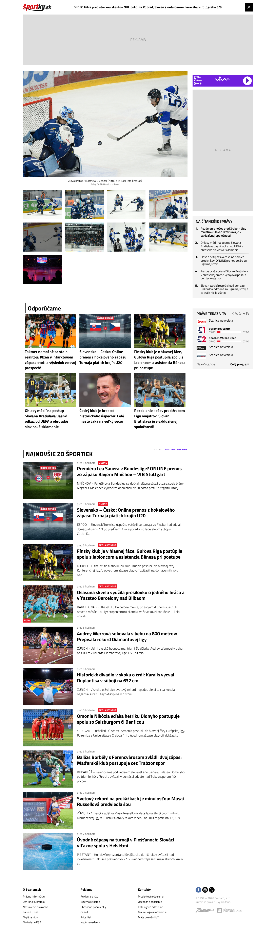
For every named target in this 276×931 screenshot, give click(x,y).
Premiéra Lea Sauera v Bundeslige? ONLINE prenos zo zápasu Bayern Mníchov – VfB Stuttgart (129, 471)
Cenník (84, 912)
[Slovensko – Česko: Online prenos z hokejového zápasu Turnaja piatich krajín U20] (48, 521)
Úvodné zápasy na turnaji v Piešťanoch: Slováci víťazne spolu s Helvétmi (125, 842)
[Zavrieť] (249, 7)
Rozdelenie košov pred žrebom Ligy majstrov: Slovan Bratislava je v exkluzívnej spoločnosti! (223, 232)
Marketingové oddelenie (152, 912)
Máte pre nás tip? (148, 917)
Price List (85, 917)
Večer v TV (242, 313)
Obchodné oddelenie (150, 902)
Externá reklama (90, 902)
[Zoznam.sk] (206, 911)
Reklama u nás (89, 896)
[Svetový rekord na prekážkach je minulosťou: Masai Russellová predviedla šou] (48, 810)
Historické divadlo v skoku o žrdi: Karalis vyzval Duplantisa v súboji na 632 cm (125, 677)
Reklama (86, 889)
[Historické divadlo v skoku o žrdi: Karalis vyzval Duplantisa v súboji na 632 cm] (48, 686)
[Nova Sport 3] (201, 348)
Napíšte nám (30, 917)
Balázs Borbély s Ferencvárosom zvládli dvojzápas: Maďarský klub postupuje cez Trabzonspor (129, 760)
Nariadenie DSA (32, 922)
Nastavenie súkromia (35, 907)
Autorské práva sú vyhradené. (213, 902)
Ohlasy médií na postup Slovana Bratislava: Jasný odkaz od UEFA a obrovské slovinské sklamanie (222, 246)
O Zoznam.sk (32, 889)
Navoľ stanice (206, 364)
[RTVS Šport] (201, 321)
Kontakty (144, 889)
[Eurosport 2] (201, 339)
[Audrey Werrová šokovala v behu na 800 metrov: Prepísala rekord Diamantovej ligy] (48, 645)
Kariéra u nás (30, 912)
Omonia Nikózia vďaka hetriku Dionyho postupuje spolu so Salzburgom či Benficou (128, 719)
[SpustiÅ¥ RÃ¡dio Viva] (222, 78)
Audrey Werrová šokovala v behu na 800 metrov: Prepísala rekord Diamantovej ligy (127, 636)
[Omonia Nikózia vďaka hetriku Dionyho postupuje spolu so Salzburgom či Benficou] (48, 727)
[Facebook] (198, 890)
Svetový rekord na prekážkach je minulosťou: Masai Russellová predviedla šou (130, 801)
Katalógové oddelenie (150, 907)
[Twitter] (212, 890)
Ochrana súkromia (34, 902)
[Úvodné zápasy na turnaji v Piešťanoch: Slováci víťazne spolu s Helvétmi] (48, 851)
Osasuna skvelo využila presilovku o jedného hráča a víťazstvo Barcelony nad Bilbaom (130, 595)
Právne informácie (34, 896)
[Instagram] (205, 890)
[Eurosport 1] (201, 330)
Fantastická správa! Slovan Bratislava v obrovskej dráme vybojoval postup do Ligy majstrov (224, 275)
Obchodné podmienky (93, 907)
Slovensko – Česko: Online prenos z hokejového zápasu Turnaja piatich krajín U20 (126, 513)
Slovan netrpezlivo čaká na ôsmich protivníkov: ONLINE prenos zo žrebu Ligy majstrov (224, 260)
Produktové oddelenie (150, 896)
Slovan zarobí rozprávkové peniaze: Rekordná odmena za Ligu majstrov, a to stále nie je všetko (224, 289)
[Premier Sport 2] (201, 356)
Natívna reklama (90, 922)
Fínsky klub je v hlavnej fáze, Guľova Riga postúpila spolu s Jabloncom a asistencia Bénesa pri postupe (129, 554)
